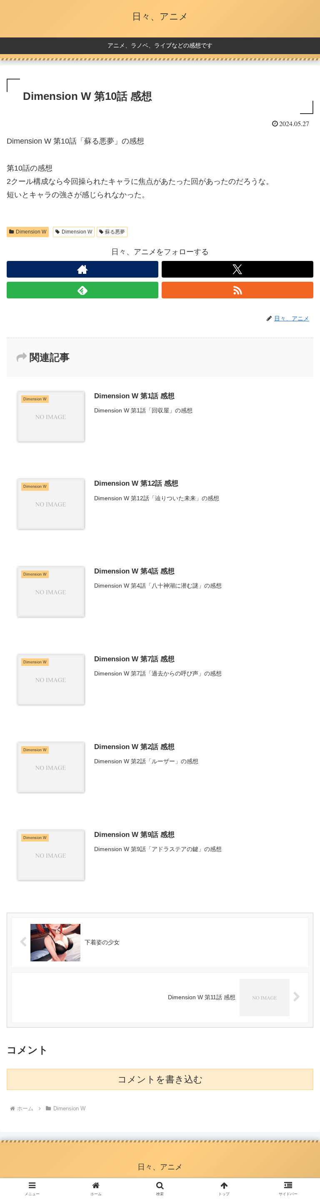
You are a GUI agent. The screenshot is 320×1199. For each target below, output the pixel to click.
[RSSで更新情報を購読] (237, 290)
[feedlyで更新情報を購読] (82, 290)
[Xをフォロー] (237, 269)
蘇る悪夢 (115, 232)
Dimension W (31, 232)
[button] (295, 1095)
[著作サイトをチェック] (82, 269)
